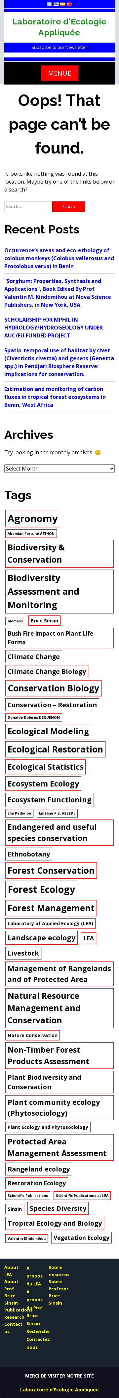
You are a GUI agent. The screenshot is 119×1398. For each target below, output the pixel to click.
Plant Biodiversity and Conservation (44, 1082)
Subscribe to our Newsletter (59, 47)
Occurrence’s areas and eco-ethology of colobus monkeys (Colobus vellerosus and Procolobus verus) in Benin (59, 258)
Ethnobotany (29, 854)
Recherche (38, 1331)
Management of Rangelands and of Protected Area (59, 973)
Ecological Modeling (48, 731)
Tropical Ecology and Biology (55, 1223)
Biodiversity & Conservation (36, 553)
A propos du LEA (34, 1276)
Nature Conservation (33, 1035)
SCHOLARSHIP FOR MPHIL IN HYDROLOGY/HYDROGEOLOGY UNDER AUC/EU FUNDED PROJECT (53, 327)
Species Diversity (58, 1208)
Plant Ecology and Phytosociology (48, 1127)
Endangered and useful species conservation (52, 832)
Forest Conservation (51, 870)
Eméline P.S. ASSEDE (57, 813)
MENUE (59, 73)
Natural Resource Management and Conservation (44, 1008)
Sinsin (15, 1209)
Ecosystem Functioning (50, 799)
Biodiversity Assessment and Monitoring (43, 591)
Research (14, 1317)
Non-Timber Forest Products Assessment (48, 1055)
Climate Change (34, 656)
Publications (18, 1310)
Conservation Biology (53, 688)
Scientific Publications (28, 1195)
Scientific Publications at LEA (82, 1195)
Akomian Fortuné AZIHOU (31, 533)
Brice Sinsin (44, 620)
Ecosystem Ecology (43, 783)
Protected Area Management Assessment (57, 1147)
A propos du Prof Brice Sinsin (34, 1307)
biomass (15, 621)
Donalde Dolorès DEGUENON (34, 717)
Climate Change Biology (47, 671)
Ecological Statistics (45, 766)
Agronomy (33, 518)
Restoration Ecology (37, 1183)
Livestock (23, 953)
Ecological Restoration (55, 749)
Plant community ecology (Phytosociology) (54, 1107)
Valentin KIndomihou (27, 1238)
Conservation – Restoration (52, 704)
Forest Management (51, 908)
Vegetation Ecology (81, 1237)
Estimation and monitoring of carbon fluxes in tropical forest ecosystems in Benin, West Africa (55, 396)
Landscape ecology (41, 937)
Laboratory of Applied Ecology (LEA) (50, 923)
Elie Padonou (19, 813)
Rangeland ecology (39, 1169)
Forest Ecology (41, 889)
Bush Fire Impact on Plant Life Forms (50, 638)
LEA (88, 938)
